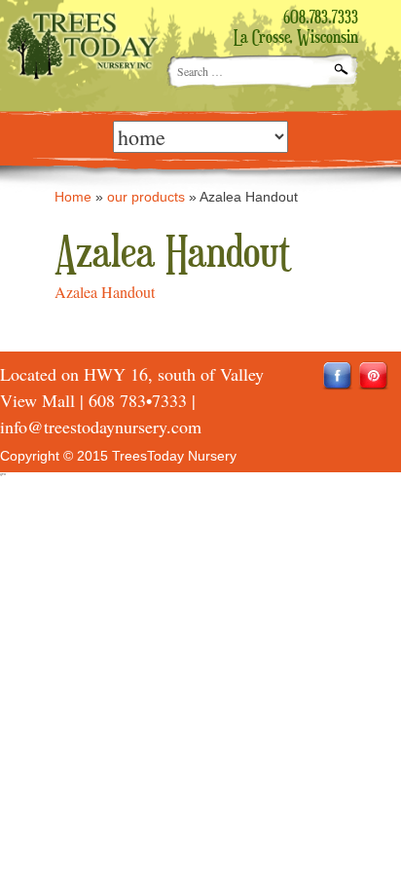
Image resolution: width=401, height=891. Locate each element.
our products (146, 196)
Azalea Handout (105, 291)
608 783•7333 (138, 400)
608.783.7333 (320, 18)
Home (73, 196)
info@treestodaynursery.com (100, 426)
